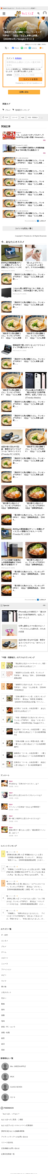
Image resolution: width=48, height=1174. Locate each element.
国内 (3, 1010)
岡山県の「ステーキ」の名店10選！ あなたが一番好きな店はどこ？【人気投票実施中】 (30, 732)
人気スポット (6, 992)
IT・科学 (4, 935)
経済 (3, 1044)
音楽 (3, 1050)
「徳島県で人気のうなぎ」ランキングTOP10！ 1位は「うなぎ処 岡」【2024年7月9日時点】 (30, 687)
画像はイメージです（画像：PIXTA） (36, 44)
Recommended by (31, 221)
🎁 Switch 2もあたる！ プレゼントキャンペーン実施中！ (19, 8)
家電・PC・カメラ (8, 1027)
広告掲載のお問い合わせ (10, 1148)
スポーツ (4, 958)
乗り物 (3, 987)
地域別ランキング (22, 110)
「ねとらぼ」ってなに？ (10, 1114)
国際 (3, 1015)
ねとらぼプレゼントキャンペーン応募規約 (17, 1125)
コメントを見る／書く (24, 228)
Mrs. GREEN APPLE (18, 1066)
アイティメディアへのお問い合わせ (14, 1137)
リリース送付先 (7, 1142)
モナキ (12, 1097)
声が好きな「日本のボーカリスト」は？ (24, 784)
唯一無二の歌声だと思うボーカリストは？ (25, 818)
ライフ (3, 981)
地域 (3, 1021)
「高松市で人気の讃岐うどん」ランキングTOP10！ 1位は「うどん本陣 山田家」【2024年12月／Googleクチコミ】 (22, 35)
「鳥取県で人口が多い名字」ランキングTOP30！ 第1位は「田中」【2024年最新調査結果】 (29, 675)
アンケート (5, 775)
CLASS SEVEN (16, 1087)
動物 (3, 1004)
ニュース (4, 964)
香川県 (4, 28)
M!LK (12, 1077)
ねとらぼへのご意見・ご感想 (12, 1119)
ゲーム (3, 952)
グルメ (8, 110)
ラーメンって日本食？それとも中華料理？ (25, 807)
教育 (3, 1038)
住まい (3, 998)
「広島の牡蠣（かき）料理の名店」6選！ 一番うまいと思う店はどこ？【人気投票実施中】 (30, 744)
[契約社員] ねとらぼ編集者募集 (12, 1131)
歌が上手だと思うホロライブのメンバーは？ (25, 795)
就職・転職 (5, 1032)
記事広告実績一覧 (8, 1154)
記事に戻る (24, 92)
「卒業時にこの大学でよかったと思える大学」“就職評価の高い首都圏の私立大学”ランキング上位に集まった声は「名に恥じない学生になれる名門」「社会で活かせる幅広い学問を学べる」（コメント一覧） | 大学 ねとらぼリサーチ (25, 875)
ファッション (6, 969)
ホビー (3, 975)
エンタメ (4, 941)
